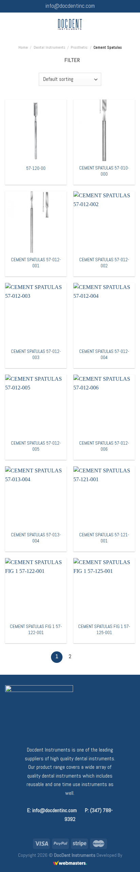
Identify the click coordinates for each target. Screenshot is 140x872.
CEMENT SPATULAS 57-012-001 (36, 263)
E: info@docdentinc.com (52, 810)
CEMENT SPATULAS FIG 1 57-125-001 (104, 629)
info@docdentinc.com (70, 5)
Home (23, 47)
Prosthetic (79, 47)
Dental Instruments (49, 47)
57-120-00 (36, 168)
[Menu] (9, 24)
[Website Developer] (70, 863)
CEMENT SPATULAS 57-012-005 (36, 446)
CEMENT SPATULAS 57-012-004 (104, 354)
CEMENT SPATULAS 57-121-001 (104, 538)
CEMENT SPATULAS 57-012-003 (36, 354)
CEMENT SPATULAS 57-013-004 (36, 538)
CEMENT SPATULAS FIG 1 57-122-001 (36, 629)
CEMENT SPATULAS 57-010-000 (104, 171)
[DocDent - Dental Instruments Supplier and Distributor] (70, 24)
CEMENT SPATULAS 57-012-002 (104, 263)
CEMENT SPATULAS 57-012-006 (104, 446)
